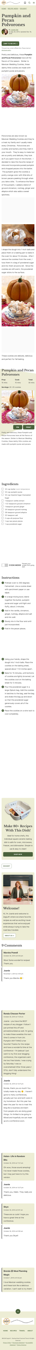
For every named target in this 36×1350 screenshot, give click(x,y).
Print (28, 427)
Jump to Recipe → (10, 43)
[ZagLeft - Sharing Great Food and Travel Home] (11, 3)
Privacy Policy (7, 1342)
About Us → (9, 935)
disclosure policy (6, 50)
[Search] (29, 3)
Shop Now (18, 854)
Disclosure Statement (18, 1342)
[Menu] (34, 3)
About (30, 1331)
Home (4, 8)
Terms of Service (21, 1345)
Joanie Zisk (14, 30)
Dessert (23, 8)
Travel (22, 1331)
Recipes (13, 1331)
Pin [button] (17, 427)
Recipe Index (13, 8)
